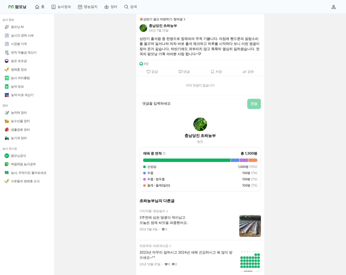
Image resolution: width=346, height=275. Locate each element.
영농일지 (91, 7)
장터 (114, 7)
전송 (254, 104)
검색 (133, 7)
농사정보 (64, 7)
